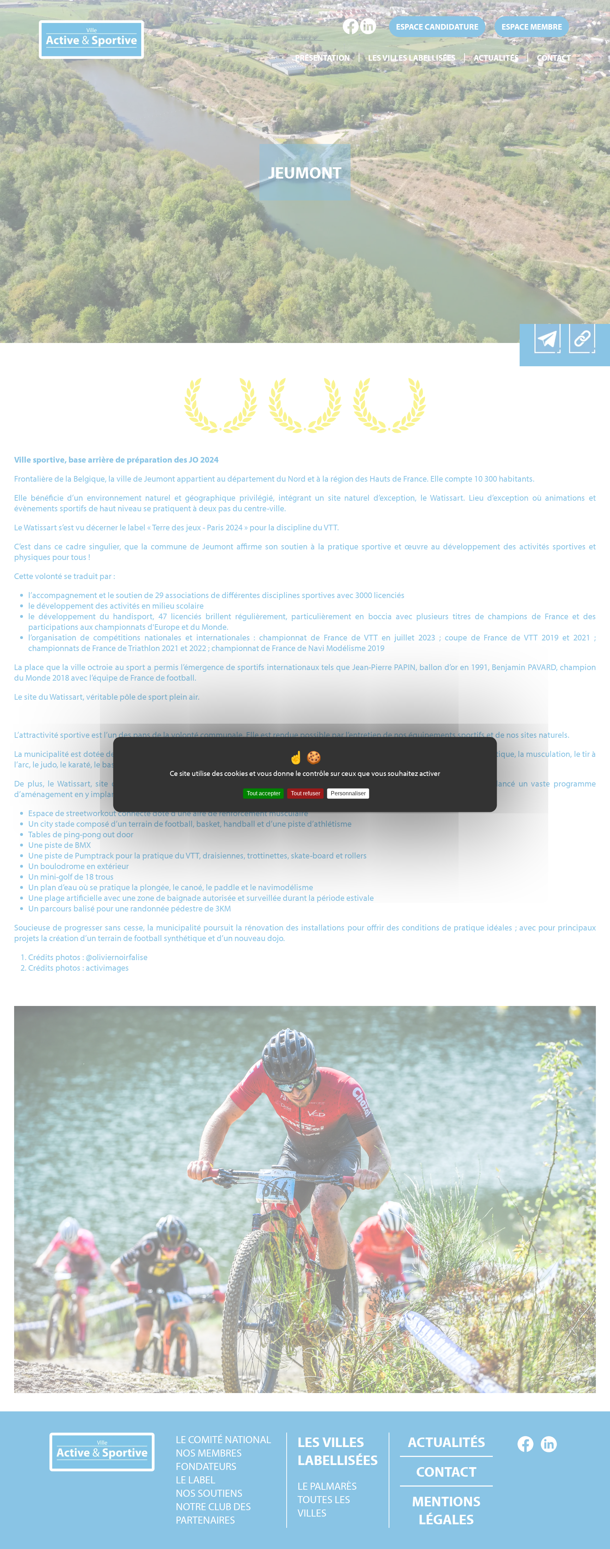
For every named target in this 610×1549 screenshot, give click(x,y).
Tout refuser (305, 793)
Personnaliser (348, 793)
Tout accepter (263, 793)
